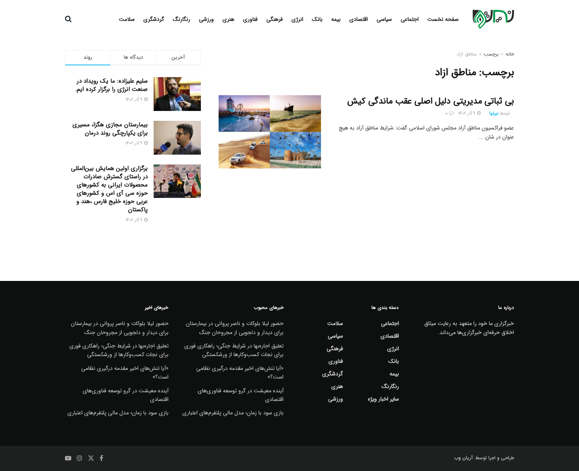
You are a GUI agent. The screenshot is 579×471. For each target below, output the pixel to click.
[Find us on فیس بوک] (101, 458)
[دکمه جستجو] (68, 19)
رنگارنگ (181, 19)
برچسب (491, 54)
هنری (228, 19)
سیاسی (384, 19)
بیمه (336, 19)
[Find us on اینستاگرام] (79, 458)
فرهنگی (274, 19)
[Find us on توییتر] (91, 458)
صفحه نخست (443, 19)
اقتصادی (358, 19)
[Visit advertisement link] (133, 244)
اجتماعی (410, 19)
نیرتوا (493, 113)
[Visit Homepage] (493, 19)
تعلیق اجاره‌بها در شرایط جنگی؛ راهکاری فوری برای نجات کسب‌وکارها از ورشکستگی (234, 350)
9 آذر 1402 (467, 113)
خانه (510, 54)
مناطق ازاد (467, 54)
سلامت (127, 19)
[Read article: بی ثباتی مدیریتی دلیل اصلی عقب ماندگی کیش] (270, 131)
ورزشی (206, 19)
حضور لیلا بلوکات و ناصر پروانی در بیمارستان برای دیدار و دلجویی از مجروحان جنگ (235, 327)
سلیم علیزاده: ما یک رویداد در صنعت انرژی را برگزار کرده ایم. (111, 85)
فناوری (250, 19)
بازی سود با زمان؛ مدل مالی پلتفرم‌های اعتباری (233, 412)
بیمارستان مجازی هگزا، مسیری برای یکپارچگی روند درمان (110, 129)
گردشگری (153, 19)
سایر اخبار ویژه (383, 399)
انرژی (297, 19)
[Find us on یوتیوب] (68, 458)
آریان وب (463, 458)
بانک (317, 19)
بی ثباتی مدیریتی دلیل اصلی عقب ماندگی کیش (430, 101)
